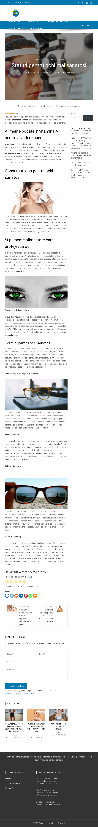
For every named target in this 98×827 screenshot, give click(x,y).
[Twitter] (12, 596)
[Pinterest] (26, 596)
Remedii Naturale (51, 59)
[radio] (7, 582)
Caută (73, 114)
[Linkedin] (21, 596)
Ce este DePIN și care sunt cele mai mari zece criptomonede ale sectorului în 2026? (81, 174)
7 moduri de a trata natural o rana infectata (48, 803)
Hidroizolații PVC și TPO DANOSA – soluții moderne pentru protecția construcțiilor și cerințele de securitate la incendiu (82, 143)
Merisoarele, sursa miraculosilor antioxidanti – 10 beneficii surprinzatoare (47, 781)
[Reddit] (16, 596)
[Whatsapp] (30, 596)
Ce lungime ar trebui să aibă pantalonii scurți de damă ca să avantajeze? (14, 727)
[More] (35, 596)
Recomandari (38, 59)
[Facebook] (7, 596)
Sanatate (61, 59)
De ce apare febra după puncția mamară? (58, 726)
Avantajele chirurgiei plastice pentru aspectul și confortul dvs (36, 727)
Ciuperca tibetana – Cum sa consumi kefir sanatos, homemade (47, 792)
